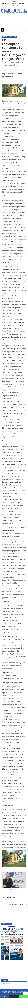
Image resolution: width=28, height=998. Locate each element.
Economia (5, 36)
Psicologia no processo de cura (16, 904)
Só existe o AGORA (8, 897)
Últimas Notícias (12, 36)
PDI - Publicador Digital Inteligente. (17, 992)
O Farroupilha (16, 81)
